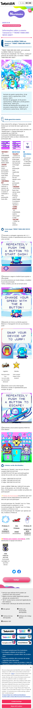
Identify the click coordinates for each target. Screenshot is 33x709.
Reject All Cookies (16, 706)
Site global (6, 609)
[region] (16, 687)
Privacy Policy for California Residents (14, 695)
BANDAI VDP (7, 621)
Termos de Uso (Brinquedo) (8, 616)
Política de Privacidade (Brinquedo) (22, 610)
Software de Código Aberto (25, 616)
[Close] (31, 667)
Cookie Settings (16, 701)
